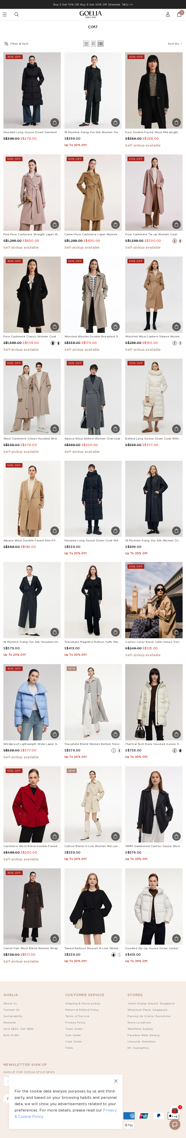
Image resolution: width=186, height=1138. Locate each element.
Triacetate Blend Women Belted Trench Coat (97, 744)
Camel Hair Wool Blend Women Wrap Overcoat (38, 948)
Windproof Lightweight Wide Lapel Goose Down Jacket (44, 744)
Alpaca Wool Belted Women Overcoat (92, 438)
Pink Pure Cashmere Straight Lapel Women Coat (38, 234)
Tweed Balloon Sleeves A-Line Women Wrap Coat (100, 948)
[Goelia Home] (93, 14)
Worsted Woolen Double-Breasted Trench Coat (98, 336)
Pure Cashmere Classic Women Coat (29, 336)
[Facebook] (7, 1098)
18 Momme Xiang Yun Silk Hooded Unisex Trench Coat (42, 642)
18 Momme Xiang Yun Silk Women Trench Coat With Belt (105, 132)
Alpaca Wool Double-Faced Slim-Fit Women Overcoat (43, 540)
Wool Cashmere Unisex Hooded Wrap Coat (35, 438)
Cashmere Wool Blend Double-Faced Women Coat (40, 846)
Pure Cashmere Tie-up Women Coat (151, 234)
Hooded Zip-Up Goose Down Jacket (151, 948)
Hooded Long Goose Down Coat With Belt (95, 540)
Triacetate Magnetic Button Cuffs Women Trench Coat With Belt (110, 642)
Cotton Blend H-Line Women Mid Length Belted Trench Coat (108, 846)
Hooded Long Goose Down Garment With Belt (37, 132)
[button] (174, 1124)
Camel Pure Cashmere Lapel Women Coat (95, 234)
